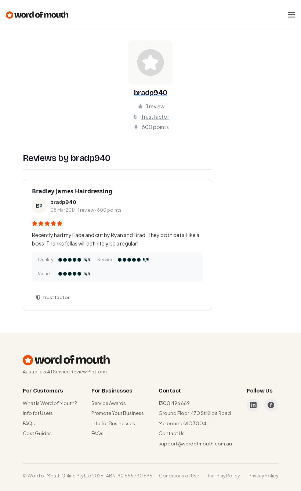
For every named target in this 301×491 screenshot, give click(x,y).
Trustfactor (155, 116)
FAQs (29, 423)
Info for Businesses (113, 423)
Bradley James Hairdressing (72, 191)
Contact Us (172, 433)
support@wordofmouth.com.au (195, 444)
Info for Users (38, 413)
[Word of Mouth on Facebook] (271, 405)
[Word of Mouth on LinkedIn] (253, 405)
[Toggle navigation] (291, 14)
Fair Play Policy (224, 476)
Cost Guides (37, 433)
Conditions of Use (179, 476)
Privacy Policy (263, 476)
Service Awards (108, 403)
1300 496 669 (174, 403)
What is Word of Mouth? (50, 403)
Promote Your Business (117, 413)
